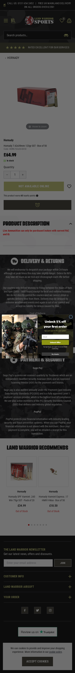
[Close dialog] (70, 316)
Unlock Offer (55, 342)
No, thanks (55, 354)
